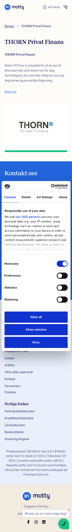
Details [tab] (26, 197)
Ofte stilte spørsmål (19, 372)
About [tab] (63, 197)
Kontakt (10, 379)
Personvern (13, 386)
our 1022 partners (28, 216)
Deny (35, 342)
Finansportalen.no (36, 474)
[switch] (62, 276)
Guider (9, 358)
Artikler (10, 365)
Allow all (36, 317)
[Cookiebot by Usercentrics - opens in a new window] (51, 186)
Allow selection (36, 329)
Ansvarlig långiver (17, 439)
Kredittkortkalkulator (19, 418)
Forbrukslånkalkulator (20, 411)
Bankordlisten (14, 432)
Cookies (10, 392)
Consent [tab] (10, 197)
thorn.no (10, 91)
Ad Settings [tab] (45, 197)
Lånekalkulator (15, 425)
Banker (9, 26)
